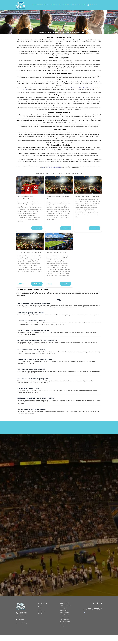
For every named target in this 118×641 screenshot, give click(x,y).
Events (46, 5)
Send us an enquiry (49, 293)
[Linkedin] (101, 603)
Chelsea (73, 87)
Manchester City (94, 87)
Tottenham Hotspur (85, 87)
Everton (25, 89)
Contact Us (66, 5)
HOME (33, 5)
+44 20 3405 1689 (81, 5)
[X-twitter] (93, 603)
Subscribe (40, 5)
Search (36, 228)
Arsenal (78, 87)
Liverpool (68, 87)
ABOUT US (73, 5)
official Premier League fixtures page (51, 167)
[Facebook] (97, 603)
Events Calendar (56, 5)
